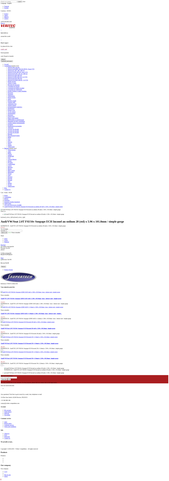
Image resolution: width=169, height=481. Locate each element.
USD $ (6, 18)
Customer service (9, 425)
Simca (9, 143)
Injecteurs (10, 115)
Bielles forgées (12, 81)
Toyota (10, 185)
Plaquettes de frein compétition (16, 121)
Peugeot (10, 177)
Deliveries (7, 436)
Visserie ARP (11, 102)
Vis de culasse (12, 112)
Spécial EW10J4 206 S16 (15, 78)
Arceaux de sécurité (13, 129)
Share (5, 238)
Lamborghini (11, 164)
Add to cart (4, 232)
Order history (8, 412)
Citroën (10, 154)
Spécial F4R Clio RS (13, 67)
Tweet (6, 240)
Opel (9, 140)
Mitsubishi (11, 172)
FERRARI (11, 156)
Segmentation (11, 113)
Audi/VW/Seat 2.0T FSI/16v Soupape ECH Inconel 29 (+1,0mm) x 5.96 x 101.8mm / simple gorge (29, 343)
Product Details (8, 270)
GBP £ (6, 15)
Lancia (10, 166)
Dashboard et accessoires (15, 126)
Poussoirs (10, 93)
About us (6, 433)
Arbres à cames (12, 83)
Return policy (8, 423)
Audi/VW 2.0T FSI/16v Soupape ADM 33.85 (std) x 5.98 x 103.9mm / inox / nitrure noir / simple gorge (31, 298)
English (6, 8)
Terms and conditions (10, 426)
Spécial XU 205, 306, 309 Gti (16, 70)
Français (6, 6)
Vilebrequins (11, 96)
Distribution (11, 108)
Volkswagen (11, 146)
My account (7, 410)
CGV (5, 471)
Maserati (10, 167)
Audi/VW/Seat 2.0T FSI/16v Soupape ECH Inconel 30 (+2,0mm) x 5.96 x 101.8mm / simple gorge (29, 358)
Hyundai (10, 162)
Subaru (10, 145)
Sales (5, 422)
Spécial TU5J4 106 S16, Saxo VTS (18, 72)
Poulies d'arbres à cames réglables (17, 91)
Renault (10, 134)
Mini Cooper (11, 170)
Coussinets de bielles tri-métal (16, 88)
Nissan (10, 173)
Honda (10, 161)
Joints (9, 99)
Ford (9, 139)
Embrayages (11, 116)
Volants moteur (12, 105)
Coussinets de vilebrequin (15, 89)
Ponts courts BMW (13, 118)
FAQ (5, 435)
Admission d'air (12, 104)
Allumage (10, 127)
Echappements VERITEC (15, 107)
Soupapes (10, 94)
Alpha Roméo (12, 150)
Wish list (6, 413)
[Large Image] (16, 446)
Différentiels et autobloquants (16, 120)
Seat (9, 181)
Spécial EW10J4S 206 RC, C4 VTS (18, 80)
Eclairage (10, 124)
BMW (9, 137)
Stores (6, 476)
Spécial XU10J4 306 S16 (15, 75)
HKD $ (6, 17)
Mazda (10, 169)
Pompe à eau (11, 110)
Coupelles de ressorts (13, 86)
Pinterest (6, 242)
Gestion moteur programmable (16, 123)
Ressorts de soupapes (14, 85)
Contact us (7, 438)
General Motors (12, 159)
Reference (4, 283)
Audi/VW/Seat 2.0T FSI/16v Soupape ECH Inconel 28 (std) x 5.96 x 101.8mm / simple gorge (28, 328)
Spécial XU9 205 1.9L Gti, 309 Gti (17, 74)
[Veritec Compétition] (8, 28)
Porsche (10, 142)
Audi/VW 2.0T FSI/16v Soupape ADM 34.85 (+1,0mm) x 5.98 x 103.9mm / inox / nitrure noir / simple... (31, 313)
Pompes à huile (12, 101)
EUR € (6, 14)
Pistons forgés (11, 97)
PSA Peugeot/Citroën (14, 135)
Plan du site (7, 475)
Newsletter (7, 415)
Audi (9, 151)
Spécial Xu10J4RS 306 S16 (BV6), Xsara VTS (21, 69)
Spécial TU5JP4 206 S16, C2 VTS (17, 77)
